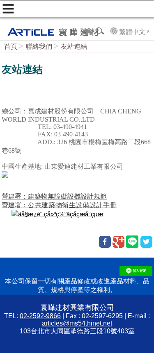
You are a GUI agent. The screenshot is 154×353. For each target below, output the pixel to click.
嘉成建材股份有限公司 (61, 111)
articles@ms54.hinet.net (77, 323)
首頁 (10, 46)
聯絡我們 (39, 46)
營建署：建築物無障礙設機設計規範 (54, 196)
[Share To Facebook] (105, 242)
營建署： (59, 204)
